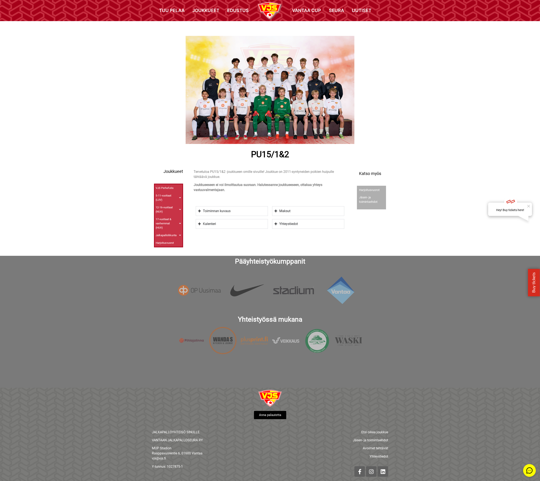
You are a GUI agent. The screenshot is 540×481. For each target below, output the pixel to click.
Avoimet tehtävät (375, 448)
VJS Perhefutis (165, 188)
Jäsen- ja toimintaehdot (370, 440)
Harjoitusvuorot (165, 242)
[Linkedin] (383, 471)
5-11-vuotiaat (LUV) (163, 197)
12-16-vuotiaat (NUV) (164, 209)
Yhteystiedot (379, 456)
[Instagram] (371, 471)
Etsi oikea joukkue (374, 432)
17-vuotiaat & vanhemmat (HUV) (163, 223)
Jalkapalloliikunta (166, 235)
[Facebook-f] (359, 471)
